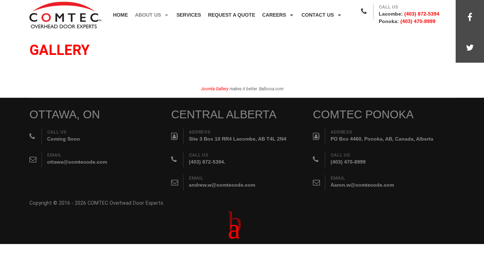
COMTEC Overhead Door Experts (125, 203)
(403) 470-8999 (417, 21)
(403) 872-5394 (421, 14)
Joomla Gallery (215, 88)
